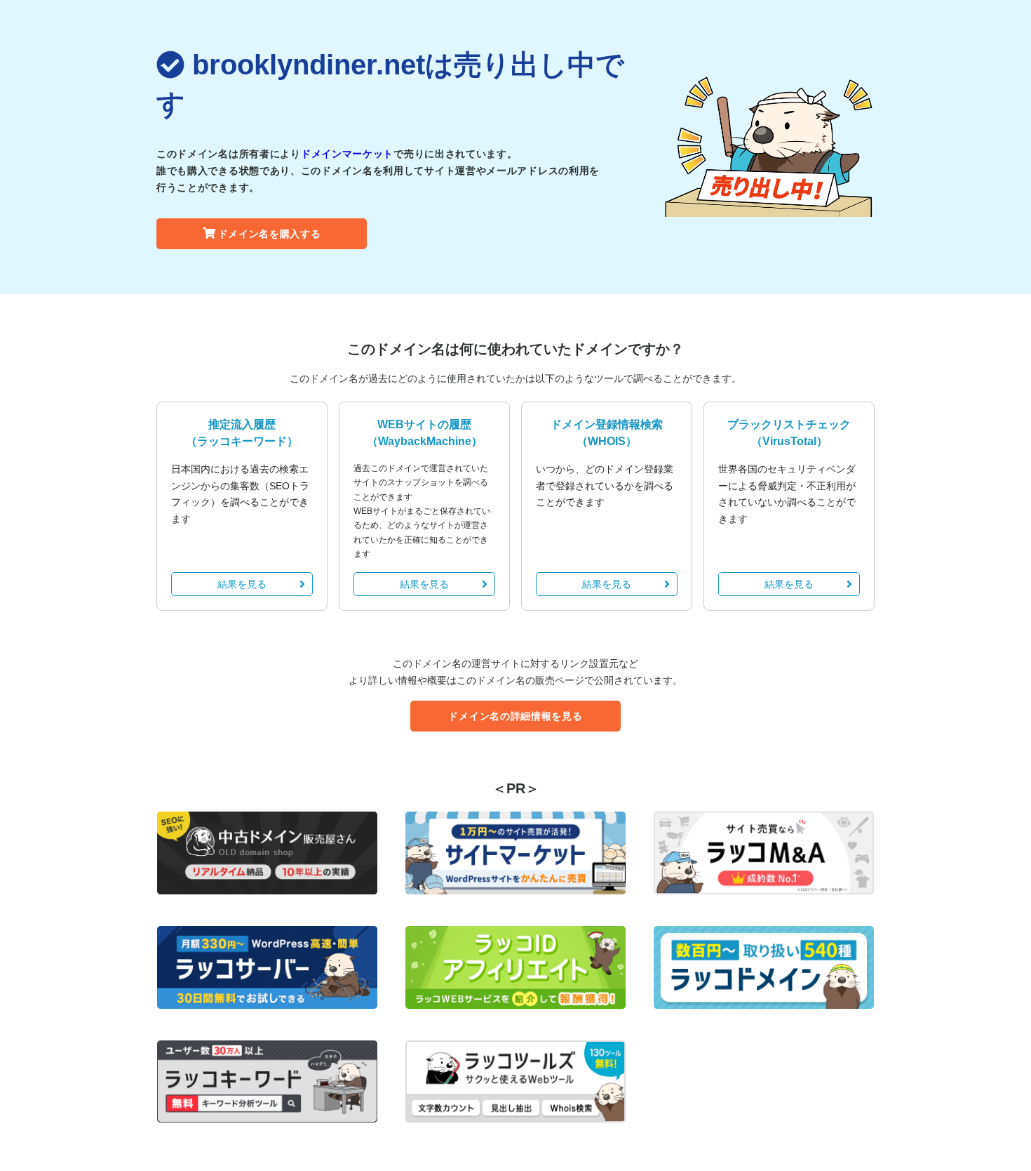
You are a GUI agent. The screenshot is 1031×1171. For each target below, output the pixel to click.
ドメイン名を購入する (269, 233)
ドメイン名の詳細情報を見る (515, 716)
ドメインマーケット (347, 153)
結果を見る (242, 584)
